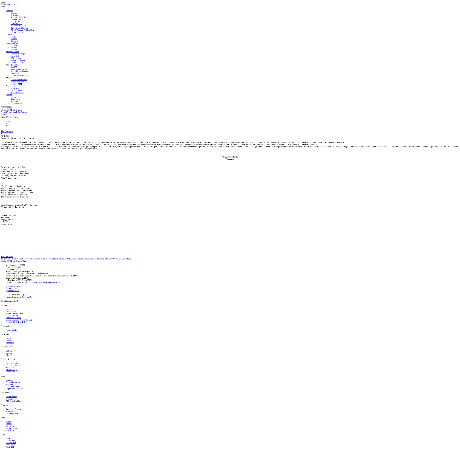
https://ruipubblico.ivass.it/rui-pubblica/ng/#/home (43, 282)
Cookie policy (11, 440)
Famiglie (14, 45)
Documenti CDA (17, 32)
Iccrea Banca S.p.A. (24, 297)
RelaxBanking (16, 88)
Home (8, 121)
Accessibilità (126, 259)
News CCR (15, 56)
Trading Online (16, 90)
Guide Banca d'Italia (25, 259)
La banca (9, 11)
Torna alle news (7, 132)
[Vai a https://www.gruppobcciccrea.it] (9, 4)
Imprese (14, 47)
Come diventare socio (19, 69)
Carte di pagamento (18, 82)
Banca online (11, 86)
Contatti (9, 95)
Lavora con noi (16, 103)
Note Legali (10, 445)
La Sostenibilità (16, 24)
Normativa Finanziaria (19, 17)
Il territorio (15, 41)
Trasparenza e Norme (9, 259)
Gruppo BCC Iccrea (13, 318)
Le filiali (14, 39)
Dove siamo (10, 34)
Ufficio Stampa (16, 58)
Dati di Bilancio (17, 19)
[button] (230, 7)
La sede (13, 37)
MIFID (69, 259)
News (8, 125)
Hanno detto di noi (18, 60)
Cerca (4, 114)
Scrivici (13, 97)
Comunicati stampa (18, 54)
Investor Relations (12, 52)
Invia (3, 2)
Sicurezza (9, 77)
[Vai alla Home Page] (11, 110)
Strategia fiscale (16, 21)
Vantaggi (14, 67)
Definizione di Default (103, 259)
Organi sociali (11, 311)
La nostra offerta (12, 43)
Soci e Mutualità (12, 65)
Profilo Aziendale (12, 363)
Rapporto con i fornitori (19, 28)
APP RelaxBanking (18, 93)
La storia (14, 13)
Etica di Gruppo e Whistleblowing (23, 30)
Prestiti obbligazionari (80, 259)
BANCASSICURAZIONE (16, 322)
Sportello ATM (16, 84)
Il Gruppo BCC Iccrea (19, 26)
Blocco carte (15, 99)
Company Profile (17, 62)
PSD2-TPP (10, 447)
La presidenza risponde (19, 71)
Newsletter (15, 101)
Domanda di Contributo (20, 75)
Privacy (118, 259)
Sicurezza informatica (19, 80)
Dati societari (11, 443)
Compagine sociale (13, 382)
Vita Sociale (15, 73)
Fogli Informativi (60, 259)
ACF (114, 259)
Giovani (14, 49)
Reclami (92, 259)
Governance (15, 15)
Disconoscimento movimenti (43, 259)
